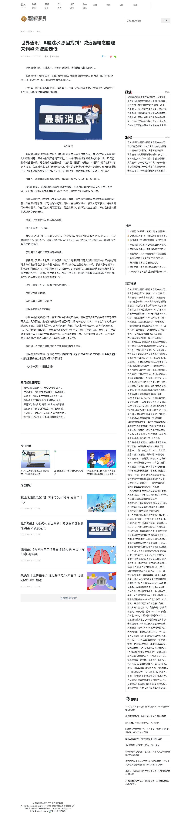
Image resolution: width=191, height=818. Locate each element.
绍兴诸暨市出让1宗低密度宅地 (144, 262)
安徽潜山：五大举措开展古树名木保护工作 (147, 109)
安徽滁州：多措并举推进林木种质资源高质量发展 (150, 113)
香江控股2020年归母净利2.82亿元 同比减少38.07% (155, 240)
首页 (23, 6)
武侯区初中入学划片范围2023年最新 (144, 418)
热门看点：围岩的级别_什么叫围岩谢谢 (145, 506)
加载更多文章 (69, 598)
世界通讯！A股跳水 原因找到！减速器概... (45, 392)
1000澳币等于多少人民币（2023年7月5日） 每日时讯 (152, 398)
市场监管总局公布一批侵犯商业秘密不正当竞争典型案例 (153, 166)
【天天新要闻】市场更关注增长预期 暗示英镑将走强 (151, 490)
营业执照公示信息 (58, 811)
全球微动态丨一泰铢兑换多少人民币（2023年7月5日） (153, 402)
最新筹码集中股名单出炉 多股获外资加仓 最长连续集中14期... (156, 535)
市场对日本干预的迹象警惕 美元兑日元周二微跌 (149, 502)
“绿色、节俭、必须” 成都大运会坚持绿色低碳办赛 (150, 474)
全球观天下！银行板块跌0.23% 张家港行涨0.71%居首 (152, 362)
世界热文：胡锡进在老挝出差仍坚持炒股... (45, 412)
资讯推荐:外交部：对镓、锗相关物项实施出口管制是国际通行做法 (158, 386)
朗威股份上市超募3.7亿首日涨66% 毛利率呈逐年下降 (152, 358)
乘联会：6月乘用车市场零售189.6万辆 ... (44, 396)
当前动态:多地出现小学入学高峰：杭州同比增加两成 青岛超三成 (157, 434)
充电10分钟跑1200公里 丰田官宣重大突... (44, 417)
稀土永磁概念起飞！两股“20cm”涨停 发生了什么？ (151, 293)
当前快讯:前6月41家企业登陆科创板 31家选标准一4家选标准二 (156, 559)
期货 (34, 8)
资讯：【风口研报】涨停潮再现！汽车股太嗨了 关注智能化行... (156, 668)
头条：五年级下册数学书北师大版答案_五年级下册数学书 (154, 595)
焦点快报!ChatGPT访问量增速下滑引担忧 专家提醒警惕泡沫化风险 (158, 579)
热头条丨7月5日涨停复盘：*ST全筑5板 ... (44, 408)
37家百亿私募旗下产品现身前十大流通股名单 (148, 97)
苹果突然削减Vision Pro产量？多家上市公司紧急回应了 (153, 599)
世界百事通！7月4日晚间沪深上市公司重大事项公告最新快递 (155, 635)
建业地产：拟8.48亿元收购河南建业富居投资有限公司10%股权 (159, 253)
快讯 (72, 4)
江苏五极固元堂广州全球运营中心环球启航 (143, 738)
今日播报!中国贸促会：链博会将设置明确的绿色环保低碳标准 (155, 442)
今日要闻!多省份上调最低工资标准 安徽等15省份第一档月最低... (157, 551)
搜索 (165, 20)
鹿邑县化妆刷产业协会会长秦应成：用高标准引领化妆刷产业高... (157, 382)
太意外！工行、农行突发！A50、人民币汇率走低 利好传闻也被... (157, 450)
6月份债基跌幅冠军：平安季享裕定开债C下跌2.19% (151, 422)
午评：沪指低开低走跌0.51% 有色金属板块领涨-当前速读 (154, 462)
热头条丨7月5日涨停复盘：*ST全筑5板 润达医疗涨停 (152, 349)
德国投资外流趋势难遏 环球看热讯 (143, 510)
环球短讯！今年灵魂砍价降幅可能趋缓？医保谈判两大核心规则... (157, 523)
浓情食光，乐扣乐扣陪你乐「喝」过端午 (142, 722)
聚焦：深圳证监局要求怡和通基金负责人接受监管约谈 (152, 603)
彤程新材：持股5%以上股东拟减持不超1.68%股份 (150, 563)
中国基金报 (54, 56)
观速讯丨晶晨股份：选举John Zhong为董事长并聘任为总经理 (156, 611)
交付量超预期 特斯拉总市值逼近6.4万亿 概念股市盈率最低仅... (156, 615)
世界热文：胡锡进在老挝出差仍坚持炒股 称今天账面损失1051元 (157, 353)
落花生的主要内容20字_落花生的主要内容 (147, 607)
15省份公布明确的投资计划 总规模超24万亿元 (151, 231)
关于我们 (36, 803)
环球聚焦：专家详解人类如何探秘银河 (145, 446)
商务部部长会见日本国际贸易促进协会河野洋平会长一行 (153, 142)
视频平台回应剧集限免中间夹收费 (143, 486)
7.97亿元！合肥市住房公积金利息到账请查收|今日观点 (152, 527)
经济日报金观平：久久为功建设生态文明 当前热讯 (150, 555)
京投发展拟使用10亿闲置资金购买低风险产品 (151, 244)
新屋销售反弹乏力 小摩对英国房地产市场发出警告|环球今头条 (156, 619)
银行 (85, 8)
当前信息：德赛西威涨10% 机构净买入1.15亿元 (149, 680)
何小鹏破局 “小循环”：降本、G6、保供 (142, 745)
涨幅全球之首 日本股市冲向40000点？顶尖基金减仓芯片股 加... (157, 583)
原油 (59, 8)
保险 (108, 5)
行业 (59, 4)
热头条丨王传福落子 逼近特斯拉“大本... (43, 400)
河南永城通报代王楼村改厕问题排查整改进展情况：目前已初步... (160, 236)
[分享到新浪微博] (111, 57)
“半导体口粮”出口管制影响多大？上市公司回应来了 (151, 567)
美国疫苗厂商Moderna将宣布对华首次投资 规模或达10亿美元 (156, 627)
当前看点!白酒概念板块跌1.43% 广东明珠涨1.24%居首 (152, 309)
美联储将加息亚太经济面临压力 (142, 498)
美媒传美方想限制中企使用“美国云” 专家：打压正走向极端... (155, 543)
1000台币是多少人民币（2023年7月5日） (147, 406)
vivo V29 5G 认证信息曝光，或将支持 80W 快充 (150, 663)
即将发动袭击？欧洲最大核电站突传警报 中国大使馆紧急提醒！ (157, 341)
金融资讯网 (70, 806)
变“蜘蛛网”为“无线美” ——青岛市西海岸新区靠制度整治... (154, 482)
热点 (85, 4)
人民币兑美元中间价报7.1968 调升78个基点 (147, 494)
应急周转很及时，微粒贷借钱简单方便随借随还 (145, 716)
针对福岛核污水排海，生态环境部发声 (145, 150)
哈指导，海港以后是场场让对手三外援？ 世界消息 (150, 587)
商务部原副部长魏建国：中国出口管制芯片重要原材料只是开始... (157, 470)
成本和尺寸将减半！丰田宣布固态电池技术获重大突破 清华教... (156, 539)
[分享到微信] (115, 57)
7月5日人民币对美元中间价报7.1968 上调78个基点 (151, 410)
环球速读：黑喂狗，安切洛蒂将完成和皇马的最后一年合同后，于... (158, 466)
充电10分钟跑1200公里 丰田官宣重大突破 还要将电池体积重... (156, 366)
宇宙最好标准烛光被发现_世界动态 (143, 438)
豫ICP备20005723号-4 (39, 811)
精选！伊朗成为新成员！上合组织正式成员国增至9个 (152, 643)
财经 (34, 4)
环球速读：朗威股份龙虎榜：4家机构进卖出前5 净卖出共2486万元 (158, 321)
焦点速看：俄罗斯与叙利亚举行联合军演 (146, 430)
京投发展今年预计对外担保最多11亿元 (147, 249)
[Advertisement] (158, 63)
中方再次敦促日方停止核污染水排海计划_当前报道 (150, 515)
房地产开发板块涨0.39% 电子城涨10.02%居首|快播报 (152, 313)
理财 (95, 5)
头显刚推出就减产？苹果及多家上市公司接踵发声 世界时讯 (154, 414)
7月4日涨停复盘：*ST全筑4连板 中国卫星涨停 (149, 672)
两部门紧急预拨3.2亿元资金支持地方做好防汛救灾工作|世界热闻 (157, 146)
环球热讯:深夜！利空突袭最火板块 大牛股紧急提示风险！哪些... (157, 575)
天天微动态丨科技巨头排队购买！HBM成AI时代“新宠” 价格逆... (156, 631)
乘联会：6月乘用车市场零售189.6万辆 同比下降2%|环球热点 (155, 305)
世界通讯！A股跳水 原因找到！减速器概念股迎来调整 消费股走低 (157, 297)
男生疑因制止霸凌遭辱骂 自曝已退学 (144, 394)
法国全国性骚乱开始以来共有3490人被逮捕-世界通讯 (152, 547)
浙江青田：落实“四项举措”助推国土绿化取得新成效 (151, 105)
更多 (167, 92)
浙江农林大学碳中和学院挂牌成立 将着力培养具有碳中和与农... (156, 121)
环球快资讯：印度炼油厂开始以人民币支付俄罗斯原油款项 (154, 458)
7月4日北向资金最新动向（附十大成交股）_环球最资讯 (153, 651)
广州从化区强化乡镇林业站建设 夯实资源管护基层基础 (152, 125)
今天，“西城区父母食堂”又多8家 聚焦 (144, 333)
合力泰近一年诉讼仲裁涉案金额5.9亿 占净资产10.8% (152, 478)
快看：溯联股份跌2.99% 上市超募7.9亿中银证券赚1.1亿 (153, 317)
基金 (72, 8)
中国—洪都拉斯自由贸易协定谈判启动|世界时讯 (149, 676)
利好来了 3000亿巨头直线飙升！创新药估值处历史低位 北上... (156, 639)
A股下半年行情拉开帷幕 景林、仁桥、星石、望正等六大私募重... (157, 571)
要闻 (47, 4)
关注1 (135, 5)
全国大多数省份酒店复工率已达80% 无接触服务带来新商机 (157, 258)
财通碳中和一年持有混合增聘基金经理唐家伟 (148, 688)
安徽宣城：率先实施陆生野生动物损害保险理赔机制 (151, 117)
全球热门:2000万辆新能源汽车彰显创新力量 (148, 170)
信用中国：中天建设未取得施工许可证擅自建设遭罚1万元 (156, 267)
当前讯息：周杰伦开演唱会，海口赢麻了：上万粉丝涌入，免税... (157, 591)
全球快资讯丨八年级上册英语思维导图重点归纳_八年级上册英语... (158, 623)
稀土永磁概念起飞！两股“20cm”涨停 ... (43, 387)
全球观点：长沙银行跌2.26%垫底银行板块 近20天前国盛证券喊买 (158, 684)
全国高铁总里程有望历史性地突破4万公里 (150, 271)
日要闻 (131, 699)
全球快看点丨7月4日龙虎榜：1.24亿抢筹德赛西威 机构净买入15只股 (159, 647)
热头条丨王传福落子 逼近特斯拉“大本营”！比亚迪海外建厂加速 (156, 329)
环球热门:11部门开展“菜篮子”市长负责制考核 (148, 519)
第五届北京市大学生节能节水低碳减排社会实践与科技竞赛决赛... (157, 158)
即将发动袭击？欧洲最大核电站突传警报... (45, 404)
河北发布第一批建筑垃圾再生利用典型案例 (147, 531)
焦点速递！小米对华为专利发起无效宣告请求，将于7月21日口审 (157, 162)
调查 (122, 5)
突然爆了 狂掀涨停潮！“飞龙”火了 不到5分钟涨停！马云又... (155, 426)
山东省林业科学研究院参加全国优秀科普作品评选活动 (152, 101)
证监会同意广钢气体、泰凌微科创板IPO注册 (148, 659)
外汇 (47, 8)
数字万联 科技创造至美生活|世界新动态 (145, 454)
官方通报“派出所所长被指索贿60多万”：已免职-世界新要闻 (155, 154)
